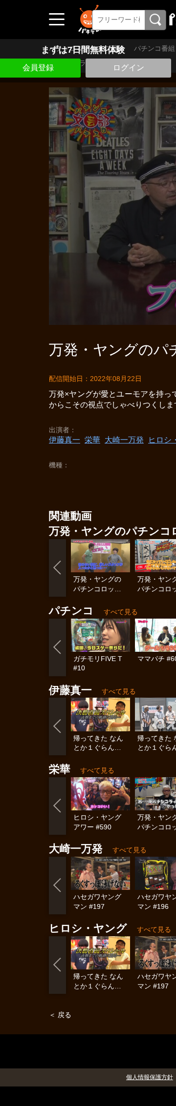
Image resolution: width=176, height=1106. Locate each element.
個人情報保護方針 (149, 1077)
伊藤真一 (64, 440)
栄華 (92, 440)
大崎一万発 (124, 440)
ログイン (128, 67)
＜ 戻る (60, 1015)
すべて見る (121, 612)
